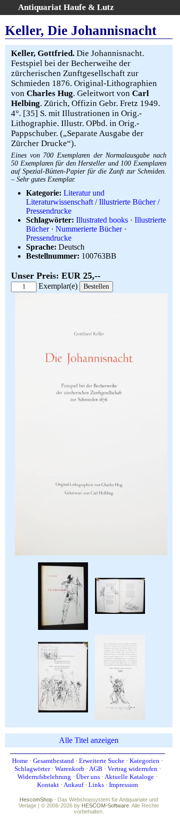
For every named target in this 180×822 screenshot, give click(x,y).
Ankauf (74, 784)
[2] (63, 595)
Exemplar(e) (58, 286)
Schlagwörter (32, 768)
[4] (63, 676)
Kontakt (48, 784)
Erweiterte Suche (101, 760)
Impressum (123, 784)
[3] (120, 595)
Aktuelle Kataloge (129, 776)
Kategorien (145, 760)
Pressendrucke (49, 238)
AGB (95, 768)
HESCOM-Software (105, 805)
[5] (120, 676)
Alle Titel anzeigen (88, 740)
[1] (91, 553)
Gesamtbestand (53, 760)
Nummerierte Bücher (89, 229)
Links (96, 784)
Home (20, 760)
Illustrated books (102, 220)
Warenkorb (69, 768)
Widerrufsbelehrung (44, 776)
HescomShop (36, 799)
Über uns (88, 776)
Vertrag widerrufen (133, 768)
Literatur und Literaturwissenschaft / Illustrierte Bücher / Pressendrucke (93, 202)
